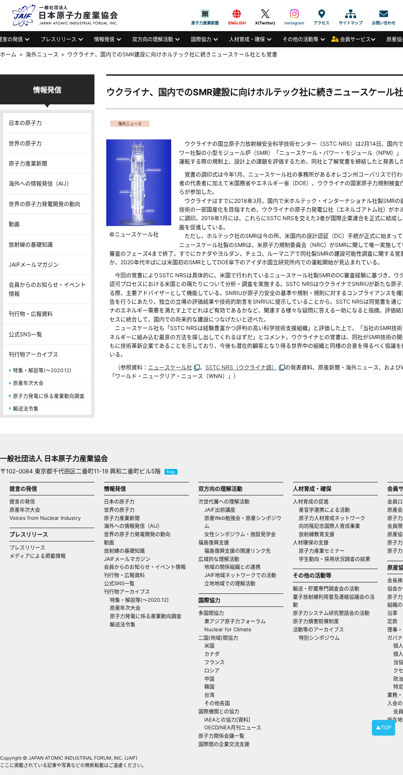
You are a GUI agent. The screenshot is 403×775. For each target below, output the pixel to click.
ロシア (212, 670)
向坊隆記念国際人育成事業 (329, 526)
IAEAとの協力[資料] (227, 719)
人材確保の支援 (311, 542)
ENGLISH (237, 14)
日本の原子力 (25, 122)
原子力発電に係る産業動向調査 (49, 396)
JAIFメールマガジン (34, 264)
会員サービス (355, 39)
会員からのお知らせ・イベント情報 (47, 289)
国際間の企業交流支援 (224, 744)
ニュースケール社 (170, 367)
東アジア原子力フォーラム (235, 621)
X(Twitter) (265, 14)
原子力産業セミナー (322, 550)
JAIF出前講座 (219, 509)
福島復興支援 (213, 542)
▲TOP (383, 728)
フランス (214, 662)
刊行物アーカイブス (33, 354)
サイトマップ (350, 14)
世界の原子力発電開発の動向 (44, 203)
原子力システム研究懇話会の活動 (331, 613)
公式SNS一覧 (25, 334)
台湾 (209, 695)
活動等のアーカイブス (318, 629)
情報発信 (104, 39)
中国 (209, 678)
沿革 (392, 613)
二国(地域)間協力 (218, 637)
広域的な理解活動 (218, 559)
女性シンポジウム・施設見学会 (240, 534)
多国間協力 (211, 613)
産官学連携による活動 (324, 509)
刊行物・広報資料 (31, 313)
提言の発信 (22, 501)
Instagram (294, 14)
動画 (14, 224)
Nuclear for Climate (227, 629)
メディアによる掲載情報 (37, 556)
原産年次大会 (28, 383)
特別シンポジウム (319, 637)
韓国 (209, 686)
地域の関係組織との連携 (232, 567)
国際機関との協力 (218, 711)
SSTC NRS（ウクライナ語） (241, 367)
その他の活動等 (300, 39)
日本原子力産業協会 (69, 15)
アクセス (321, 14)
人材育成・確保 (247, 39)
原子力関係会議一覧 (221, 735)
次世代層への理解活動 (224, 501)
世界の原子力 (25, 143)
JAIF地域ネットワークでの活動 (240, 575)
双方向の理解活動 (152, 39)
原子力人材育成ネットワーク (332, 518)
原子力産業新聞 (205, 14)
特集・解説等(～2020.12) (42, 370)
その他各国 (217, 703)
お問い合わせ (383, 14)
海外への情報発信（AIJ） (40, 183)
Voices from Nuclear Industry (45, 518)
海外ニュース (130, 123)
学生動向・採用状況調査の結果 (337, 559)
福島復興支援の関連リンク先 (237, 550)
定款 (392, 621)
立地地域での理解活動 (229, 583)
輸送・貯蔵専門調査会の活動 (326, 588)
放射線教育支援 (317, 534)
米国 (209, 645)
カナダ (212, 654)
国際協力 (201, 39)
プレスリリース (58, 39)
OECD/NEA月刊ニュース (232, 727)
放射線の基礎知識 (31, 244)
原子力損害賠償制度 (316, 621)
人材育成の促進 (311, 501)
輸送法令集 (26, 409)
